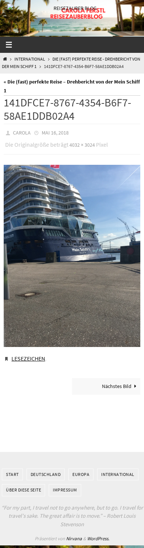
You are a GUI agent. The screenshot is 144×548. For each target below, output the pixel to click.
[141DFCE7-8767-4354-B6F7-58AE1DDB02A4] (72, 252)
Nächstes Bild (116, 381)
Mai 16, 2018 (55, 132)
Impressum (65, 484)
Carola (22, 132)
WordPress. (98, 533)
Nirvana (74, 533)
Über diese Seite (23, 484)
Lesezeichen (28, 354)
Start (12, 469)
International (29, 59)
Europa (80, 469)
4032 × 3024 (82, 143)
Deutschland (46, 469)
